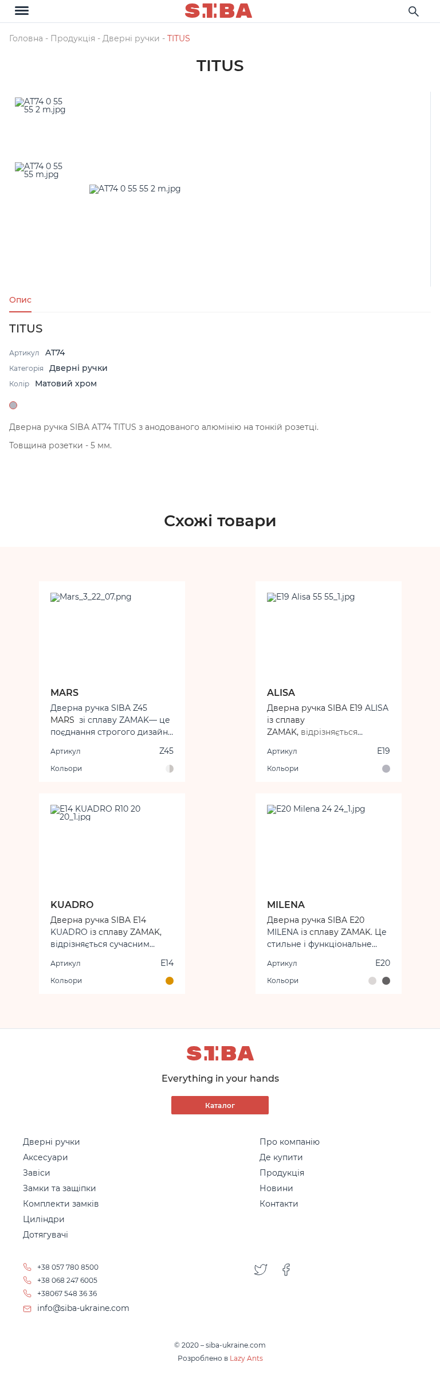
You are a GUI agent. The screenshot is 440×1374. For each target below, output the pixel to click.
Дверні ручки (131, 38)
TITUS (178, 38)
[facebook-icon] (286, 1288)
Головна (26, 38)
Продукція (72, 38)
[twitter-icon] (261, 1288)
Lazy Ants (246, 1358)
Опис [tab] (20, 300)
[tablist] (220, 299)
